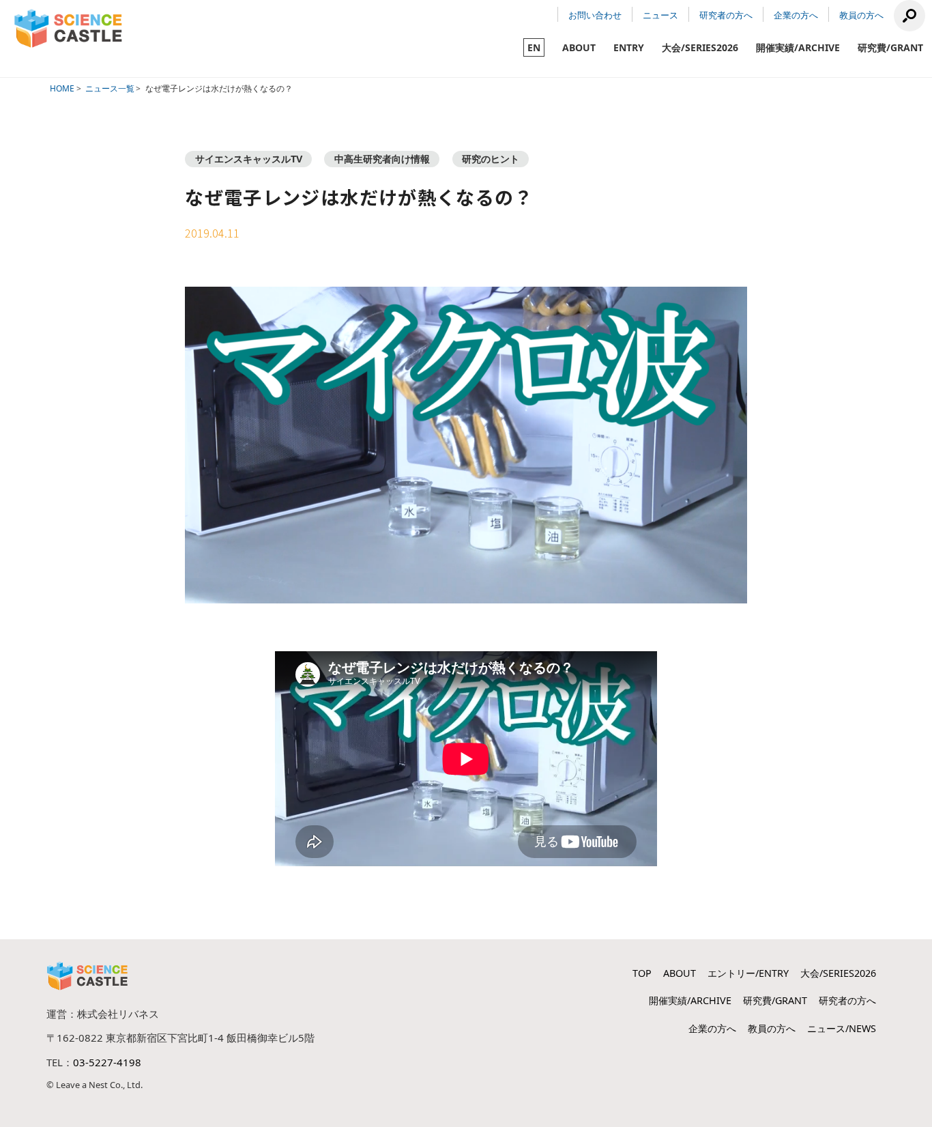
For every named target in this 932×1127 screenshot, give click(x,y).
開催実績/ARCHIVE (798, 47)
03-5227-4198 (107, 1062)
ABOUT (579, 47)
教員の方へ (861, 15)
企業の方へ (796, 15)
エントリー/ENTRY (748, 973)
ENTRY (628, 47)
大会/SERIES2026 (700, 47)
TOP (642, 973)
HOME (62, 88)
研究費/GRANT (890, 47)
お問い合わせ (595, 15)
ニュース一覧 (109, 88)
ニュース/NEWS (841, 1028)
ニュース (660, 15)
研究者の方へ (726, 15)
